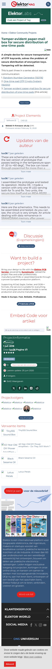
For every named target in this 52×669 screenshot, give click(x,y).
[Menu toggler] (4, 4)
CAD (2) (24, 120)
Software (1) (11, 120)
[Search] (43, 20)
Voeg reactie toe (27, 246)
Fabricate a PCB (27, 304)
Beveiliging (9, 359)
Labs (19, 13)
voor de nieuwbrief (27, 490)
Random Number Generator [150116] (23, 77)
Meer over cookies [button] (33, 657)
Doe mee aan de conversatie (24, 365)
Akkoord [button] (10, 664)
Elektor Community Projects (22, 33)
